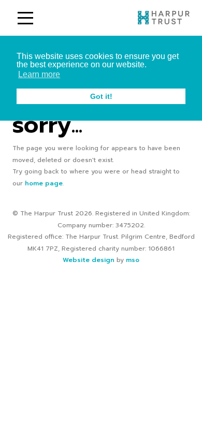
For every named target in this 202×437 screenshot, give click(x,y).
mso (132, 260)
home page (44, 183)
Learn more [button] (39, 74)
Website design (88, 260)
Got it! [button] (101, 96)
